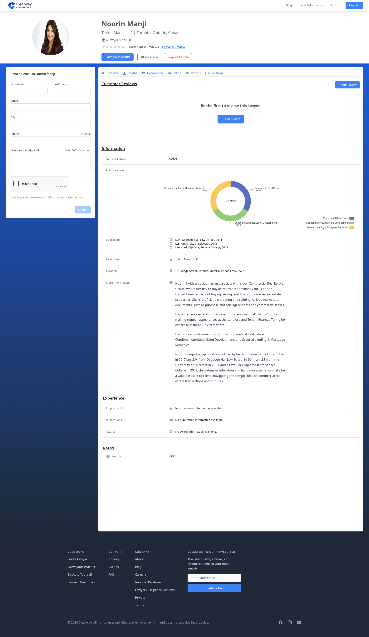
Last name (60, 84)
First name (17, 84)
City (13, 117)
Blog (289, 5)
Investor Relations (148, 582)
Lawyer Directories (81, 582)
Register (354, 5)
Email (14, 100)
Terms (139, 605)
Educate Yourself (80, 574)
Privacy (140, 597)
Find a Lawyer (77, 559)
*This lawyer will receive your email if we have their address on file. (46, 197)
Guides (114, 567)
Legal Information (311, 5)
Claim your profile (117, 57)
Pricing (114, 559)
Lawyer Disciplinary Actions (155, 590)
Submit (82, 210)
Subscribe (214, 588)
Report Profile (178, 57)
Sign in (334, 5)
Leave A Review (173, 47)
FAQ (112, 574)
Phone (15, 134)
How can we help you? (25, 150)
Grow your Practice (82, 567)
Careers (140, 574)
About (139, 559)
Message (151, 57)
